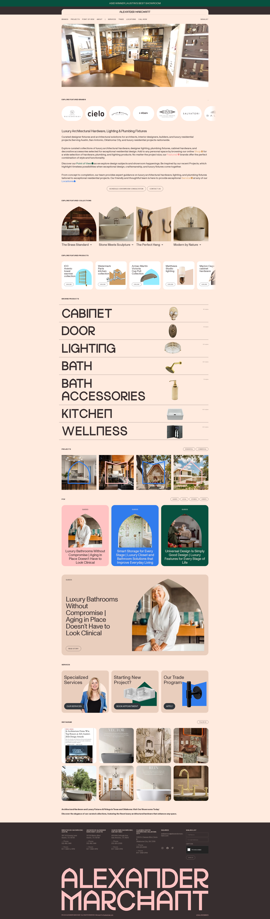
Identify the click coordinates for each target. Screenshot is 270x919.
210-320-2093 (116, 843)
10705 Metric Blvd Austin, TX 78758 (93, 836)
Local (184, 499)
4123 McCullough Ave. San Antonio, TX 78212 (120, 836)
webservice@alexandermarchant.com (172, 834)
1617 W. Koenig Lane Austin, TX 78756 (69, 836)
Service (186, 178)
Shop (197, 151)
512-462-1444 (66, 843)
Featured (172, 154)
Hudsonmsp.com (108, 915)
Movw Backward (62, 113)
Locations (67, 181)
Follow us (202, 722)
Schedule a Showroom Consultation (126, 189)
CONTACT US (155, 189)
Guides (175, 499)
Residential (189, 449)
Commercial (202, 449)
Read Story (73, 648)
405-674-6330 (141, 847)
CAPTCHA (189, 844)
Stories (194, 499)
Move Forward (209, 113)
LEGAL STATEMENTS (202, 915)
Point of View (83, 163)
